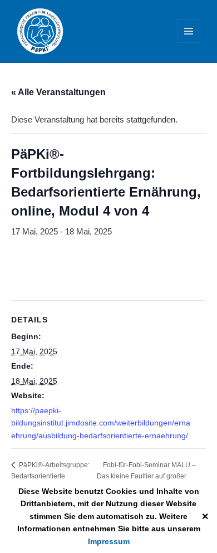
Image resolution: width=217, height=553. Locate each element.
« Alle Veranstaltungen (58, 92)
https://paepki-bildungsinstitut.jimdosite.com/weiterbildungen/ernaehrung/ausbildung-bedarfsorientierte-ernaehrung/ (100, 423)
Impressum (109, 541)
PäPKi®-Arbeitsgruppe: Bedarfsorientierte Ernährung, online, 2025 (50, 476)
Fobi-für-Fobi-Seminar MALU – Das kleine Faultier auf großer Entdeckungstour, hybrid (146, 476)
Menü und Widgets (188, 42)
